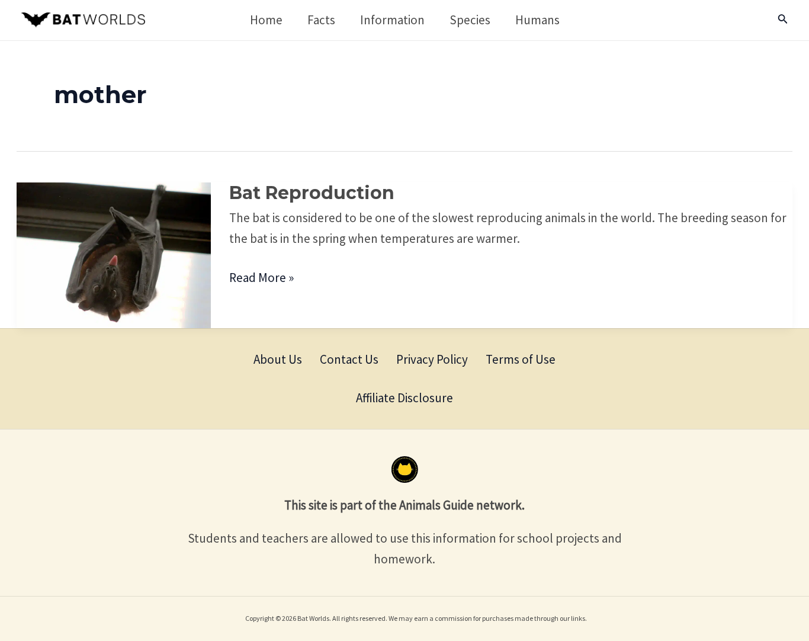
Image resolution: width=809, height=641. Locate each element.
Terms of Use (521, 359)
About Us (277, 359)
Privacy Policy (432, 359)
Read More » (261, 277)
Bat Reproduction (311, 193)
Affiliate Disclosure (404, 398)
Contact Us (349, 359)
